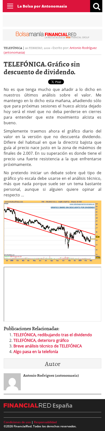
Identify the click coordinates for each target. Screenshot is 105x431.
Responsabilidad (45, 422)
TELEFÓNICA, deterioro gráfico (41, 340)
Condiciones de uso (17, 422)
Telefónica (13, 47)
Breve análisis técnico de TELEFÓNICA (47, 346)
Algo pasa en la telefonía (35, 351)
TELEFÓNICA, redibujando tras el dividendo (52, 334)
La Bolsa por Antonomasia (42, 6)
